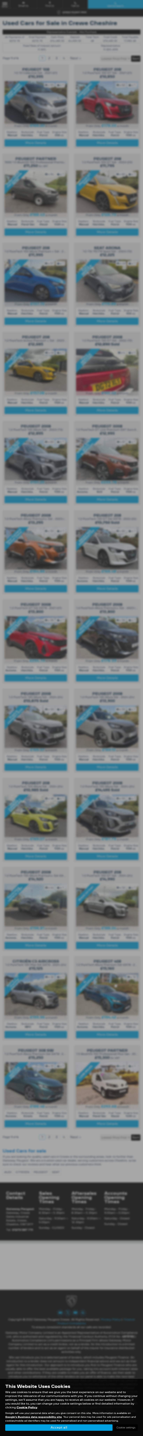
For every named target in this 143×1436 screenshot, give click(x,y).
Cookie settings (126, 1427)
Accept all (59, 1427)
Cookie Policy (27, 1407)
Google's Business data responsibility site (33, 1416)
